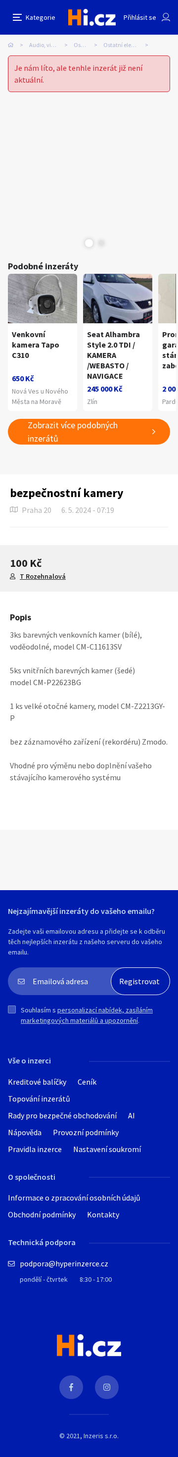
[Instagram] (107, 1387)
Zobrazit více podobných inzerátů (73, 431)
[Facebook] (71, 1387)
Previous (76, 243)
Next (101, 243)
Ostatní (83, 45)
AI (131, 1115)
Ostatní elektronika (127, 45)
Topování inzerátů (39, 1099)
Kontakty (103, 1214)
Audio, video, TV (49, 45)
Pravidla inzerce (35, 1149)
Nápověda (25, 1132)
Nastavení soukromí (107, 1149)
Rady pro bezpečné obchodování (62, 1115)
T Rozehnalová (43, 576)
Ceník (87, 1082)
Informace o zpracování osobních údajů (74, 1198)
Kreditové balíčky (37, 1082)
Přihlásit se (140, 17)
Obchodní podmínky (42, 1214)
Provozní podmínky (86, 1132)
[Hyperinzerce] (92, 17)
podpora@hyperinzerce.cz (64, 1263)
